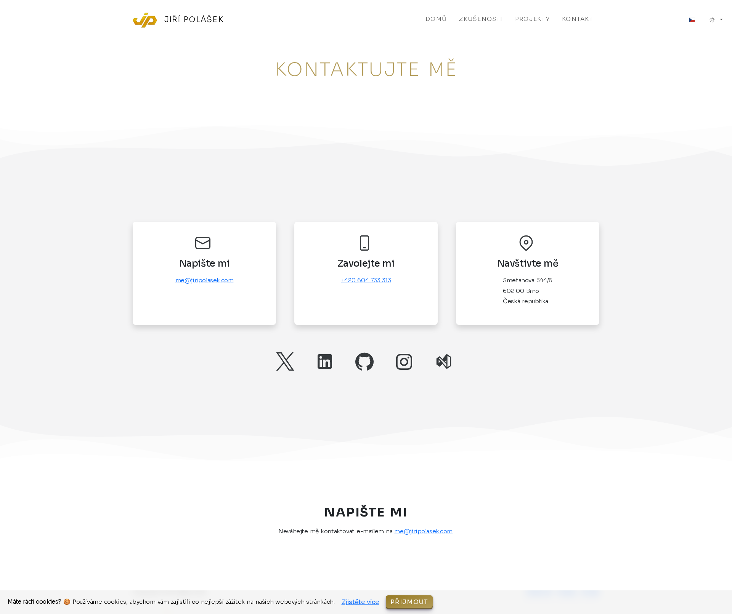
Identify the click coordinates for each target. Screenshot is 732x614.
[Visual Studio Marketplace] (445, 361)
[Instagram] (405, 361)
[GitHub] (366, 361)
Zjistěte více (360, 602)
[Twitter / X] (286, 361)
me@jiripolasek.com (204, 280)
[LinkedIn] (326, 361)
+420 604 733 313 (366, 280)
